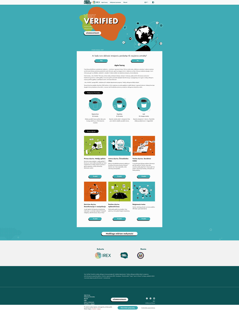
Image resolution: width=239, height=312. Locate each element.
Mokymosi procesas (115, 2)
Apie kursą (104, 2)
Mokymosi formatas (89, 297)
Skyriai (125, 2)
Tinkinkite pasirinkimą (148, 308)
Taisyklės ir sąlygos (89, 304)
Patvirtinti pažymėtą (128, 308)
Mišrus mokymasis (89, 302)
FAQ (85, 300)
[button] (146, 2)
